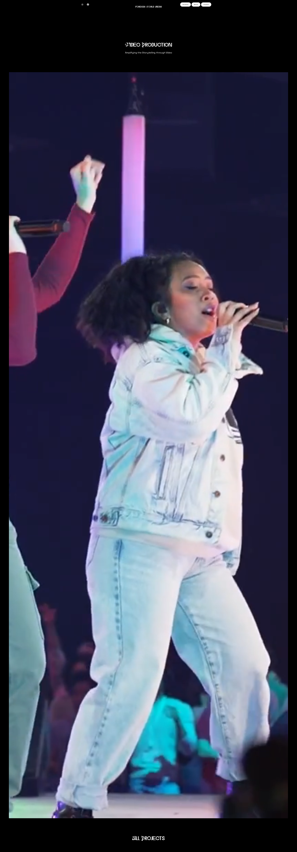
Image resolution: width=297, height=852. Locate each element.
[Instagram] (82, 4)
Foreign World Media (148, 7)
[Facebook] (88, 4)
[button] (284, 815)
